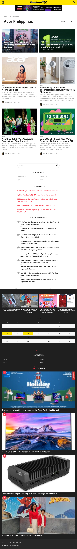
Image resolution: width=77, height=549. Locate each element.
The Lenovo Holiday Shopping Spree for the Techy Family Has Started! (30, 410)
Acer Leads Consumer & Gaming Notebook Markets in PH (56, 45)
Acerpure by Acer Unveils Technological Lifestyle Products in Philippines (57, 89)
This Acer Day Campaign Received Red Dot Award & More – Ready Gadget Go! (39, 236)
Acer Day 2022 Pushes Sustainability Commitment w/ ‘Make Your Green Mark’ (39, 242)
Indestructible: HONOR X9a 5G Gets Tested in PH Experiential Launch (38, 268)
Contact (19, 542)
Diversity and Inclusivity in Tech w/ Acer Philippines (19, 88)
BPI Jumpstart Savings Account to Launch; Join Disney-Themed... (47, 310)
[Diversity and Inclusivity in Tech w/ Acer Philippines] (19, 70)
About (4, 542)
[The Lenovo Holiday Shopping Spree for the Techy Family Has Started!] (38, 389)
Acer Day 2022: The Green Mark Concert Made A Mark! (38, 229)
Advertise (11, 542)
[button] (3, 2)
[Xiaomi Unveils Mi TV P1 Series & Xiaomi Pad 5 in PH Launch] (38, 431)
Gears (20, 180)
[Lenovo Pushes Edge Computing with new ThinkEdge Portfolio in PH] (38, 473)
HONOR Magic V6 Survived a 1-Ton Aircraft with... (11, 309)
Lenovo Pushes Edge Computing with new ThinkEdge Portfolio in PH (29, 494)
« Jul (37, 350)
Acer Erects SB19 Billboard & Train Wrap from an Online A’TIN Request (19, 44)
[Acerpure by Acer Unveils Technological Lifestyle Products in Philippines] (57, 70)
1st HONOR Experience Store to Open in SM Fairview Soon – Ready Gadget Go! (39, 274)
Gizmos (42, 177)
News (3, 85)
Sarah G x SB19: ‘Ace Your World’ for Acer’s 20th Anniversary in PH (56, 140)
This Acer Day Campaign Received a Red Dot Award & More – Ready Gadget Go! (39, 223)
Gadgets (21, 177)
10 (7, 333)
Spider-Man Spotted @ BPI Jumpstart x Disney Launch (36, 195)
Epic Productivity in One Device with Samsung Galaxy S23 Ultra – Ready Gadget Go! (39, 249)
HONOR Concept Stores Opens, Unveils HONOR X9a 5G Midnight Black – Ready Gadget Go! (39, 261)
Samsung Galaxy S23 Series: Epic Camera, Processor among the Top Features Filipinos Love (39, 255)
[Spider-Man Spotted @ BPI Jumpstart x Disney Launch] (38, 515)
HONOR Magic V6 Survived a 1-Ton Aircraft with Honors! (37, 191)
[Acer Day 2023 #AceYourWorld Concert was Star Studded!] (19, 122)
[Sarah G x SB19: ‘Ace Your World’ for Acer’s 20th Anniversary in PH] (57, 122)
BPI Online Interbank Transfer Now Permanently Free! (36, 205)
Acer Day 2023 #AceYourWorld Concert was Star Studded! (17, 140)
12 (28, 333)
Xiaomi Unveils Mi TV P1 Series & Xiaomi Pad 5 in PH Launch (26, 452)
